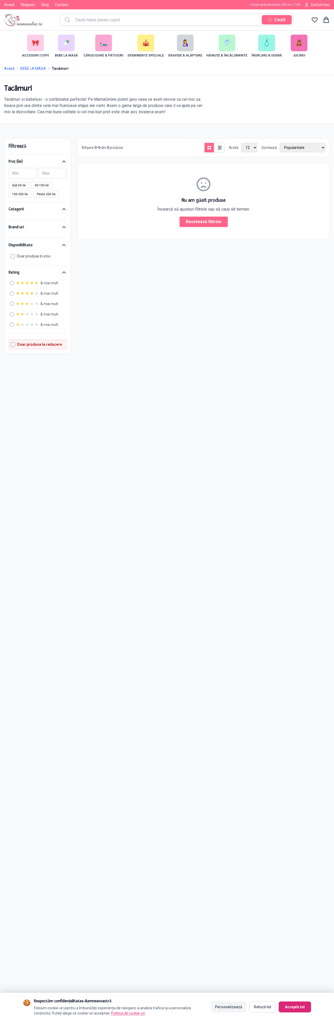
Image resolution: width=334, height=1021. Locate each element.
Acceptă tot (295, 1007)
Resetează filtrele (204, 221)
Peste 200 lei (46, 194)
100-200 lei (20, 194)
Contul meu (320, 5)
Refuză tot (262, 1007)
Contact (61, 5)
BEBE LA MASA (33, 68)
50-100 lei (42, 185)
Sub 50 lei (19, 185)
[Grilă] (209, 147)
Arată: (234, 148)
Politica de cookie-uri (128, 1013)
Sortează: (269, 148)
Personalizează (228, 1007)
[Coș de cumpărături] (326, 19)
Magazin (28, 5)
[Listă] (219, 147)
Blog (45, 5)
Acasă (9, 5)
